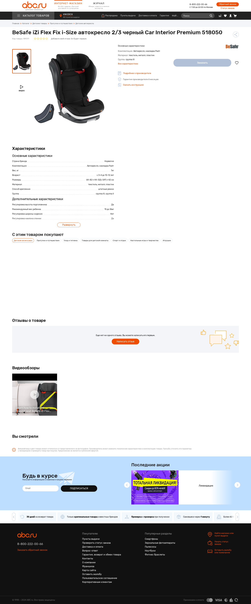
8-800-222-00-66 (198, 4)
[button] (127, 485)
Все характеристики (128, 64)
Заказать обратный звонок (32, 550)
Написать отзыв (125, 341)
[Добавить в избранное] (237, 63)
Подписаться (79, 488)
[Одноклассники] (25, 563)
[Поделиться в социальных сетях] (236, 34)
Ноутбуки (150, 550)
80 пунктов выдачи (71, 17)
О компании (89, 562)
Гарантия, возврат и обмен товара (101, 554)
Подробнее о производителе (137, 73)
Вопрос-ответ (90, 550)
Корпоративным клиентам (97, 582)
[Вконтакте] (19, 563)
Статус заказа (227, 8)
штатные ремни (106, 189)
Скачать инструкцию (133, 85)
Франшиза (88, 566)
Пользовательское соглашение (99, 578)
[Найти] (211, 15)
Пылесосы (150, 546)
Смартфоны (151, 539)
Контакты (87, 558)
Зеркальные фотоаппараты (160, 542)
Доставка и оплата (148, 15)
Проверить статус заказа (96, 542)
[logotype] (33, 6)
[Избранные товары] (225, 16)
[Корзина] (236, 16)
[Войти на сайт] (230, 16)
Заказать (202, 62)
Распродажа (111, 15)
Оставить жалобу (92, 574)
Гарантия (164, 15)
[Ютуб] (31, 563)
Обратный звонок (227, 4)
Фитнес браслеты (155, 554)
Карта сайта (89, 570)
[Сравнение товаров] (220, 16)
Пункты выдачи (128, 15)
